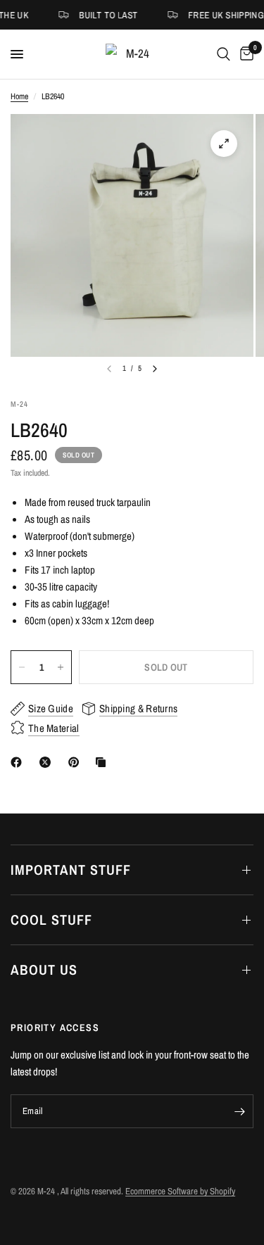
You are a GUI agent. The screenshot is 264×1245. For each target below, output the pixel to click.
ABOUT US (44, 969)
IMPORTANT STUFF (71, 869)
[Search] (223, 54)
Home (19, 96)
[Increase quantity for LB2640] (60, 667)
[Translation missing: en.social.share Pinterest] (76, 762)
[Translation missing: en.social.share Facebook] (19, 762)
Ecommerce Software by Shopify (180, 1191)
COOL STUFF (51, 919)
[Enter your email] (239, 1111)
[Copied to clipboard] (103, 762)
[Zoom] (223, 143)
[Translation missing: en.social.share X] (47, 762)
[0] (244, 54)
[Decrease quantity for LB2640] (21, 667)
